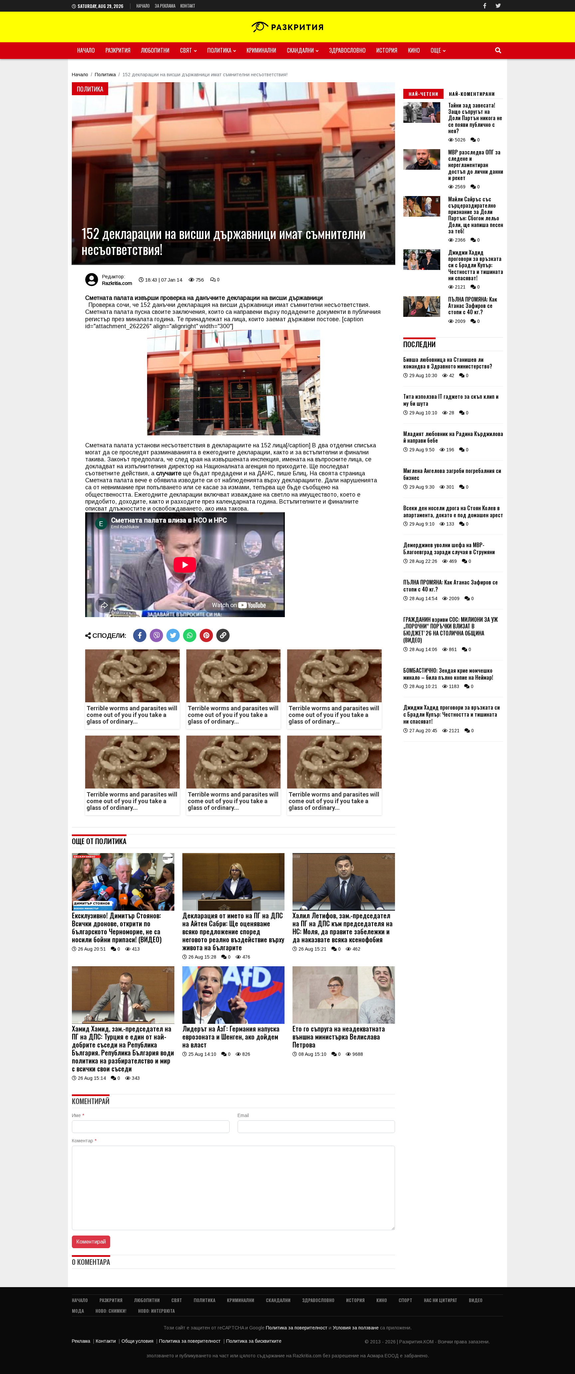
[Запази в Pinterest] (206, 635)
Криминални (261, 50)
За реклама (165, 5)
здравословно (347, 50)
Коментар (84, 1140)
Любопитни (155, 50)
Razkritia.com (117, 283)
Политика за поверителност (297, 1327)
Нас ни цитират (440, 1299)
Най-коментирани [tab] (472, 93)
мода (78, 1310)
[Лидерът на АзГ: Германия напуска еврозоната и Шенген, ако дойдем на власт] (233, 1022)
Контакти (106, 1341)
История (386, 50)
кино (414, 50)
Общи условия (137, 1341)
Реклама (81, 1341)
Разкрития (117, 50)
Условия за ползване (356, 1327)
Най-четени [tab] (423, 93)
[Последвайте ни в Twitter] (498, 5)
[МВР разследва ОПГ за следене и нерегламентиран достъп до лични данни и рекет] (421, 168)
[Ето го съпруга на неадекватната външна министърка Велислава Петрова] (343, 1022)
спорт (405, 1299)
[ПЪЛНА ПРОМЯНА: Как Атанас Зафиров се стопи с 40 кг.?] (421, 315)
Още (436, 50)
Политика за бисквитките (254, 1341)
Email (243, 1115)
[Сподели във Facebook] (139, 635)
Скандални (300, 50)
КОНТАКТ (187, 5)
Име (78, 1115)
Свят (186, 50)
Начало (143, 5)
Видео (475, 1299)
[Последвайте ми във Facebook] (485, 5)
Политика (219, 50)
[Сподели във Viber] (156, 635)
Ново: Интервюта (156, 1310)
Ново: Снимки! (111, 1310)
